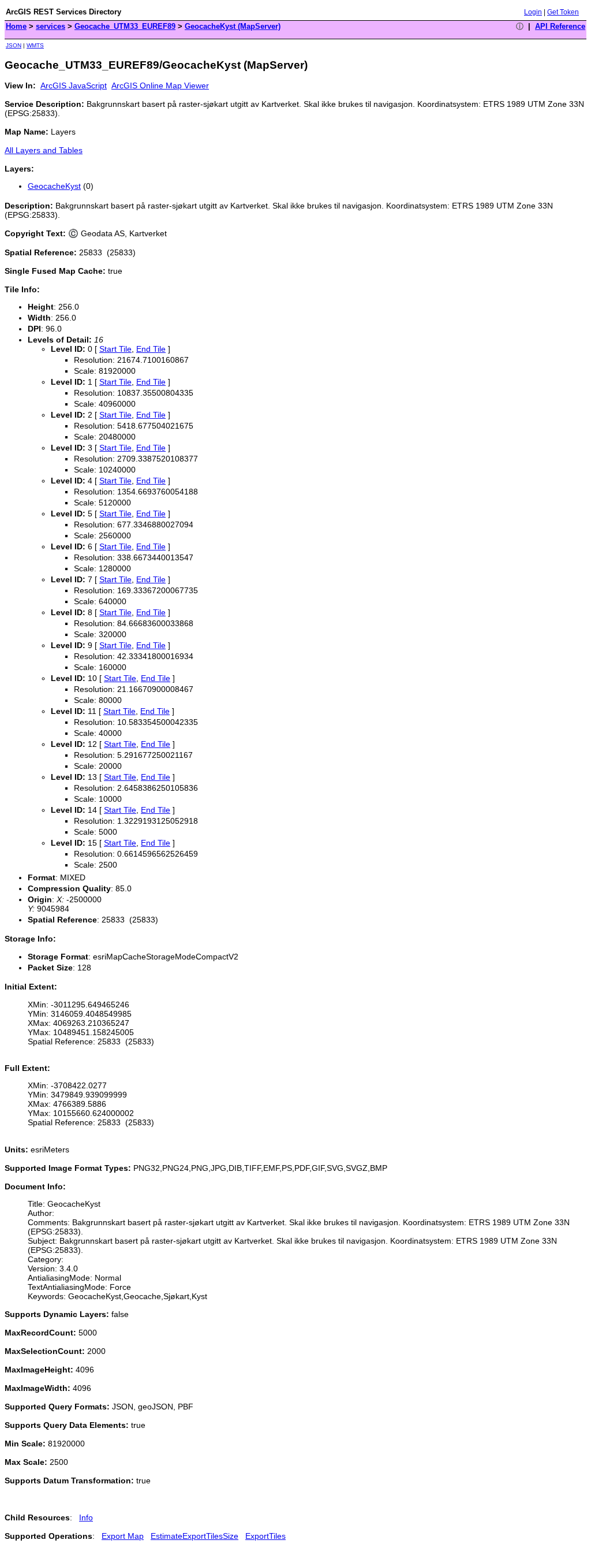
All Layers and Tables (44, 150)
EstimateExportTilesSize (194, 1536)
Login (533, 12)
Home (16, 26)
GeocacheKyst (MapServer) (232, 26)
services (50, 26)
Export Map (123, 1536)
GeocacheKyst (54, 186)
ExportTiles (265, 1536)
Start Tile (115, 349)
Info (86, 1517)
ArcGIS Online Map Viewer (160, 85)
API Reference (560, 26)
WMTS (35, 45)
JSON (13, 45)
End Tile (151, 349)
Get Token (563, 12)
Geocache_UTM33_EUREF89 (124, 26)
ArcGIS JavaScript (73, 85)
